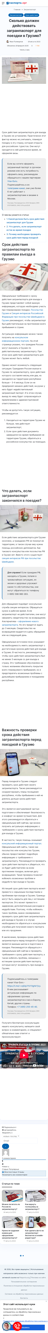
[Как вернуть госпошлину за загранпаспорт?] (35, 1196)
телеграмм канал (16, 188)
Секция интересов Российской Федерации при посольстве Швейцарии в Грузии (23, 316)
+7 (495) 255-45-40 (27, 1006)
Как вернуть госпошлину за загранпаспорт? (32, 1206)
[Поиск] (45, 4)
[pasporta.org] (16, 3)
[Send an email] (23, 42)
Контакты (24, 1298)
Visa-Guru (12, 181)
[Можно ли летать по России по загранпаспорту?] (12, 1196)
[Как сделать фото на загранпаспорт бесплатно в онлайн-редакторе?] (35, 1222)
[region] (24, 1316)
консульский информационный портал (21, 843)
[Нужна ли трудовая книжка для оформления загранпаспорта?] (12, 1222)
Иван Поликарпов (16, 42)
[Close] (46, 1301)
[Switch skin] (40, 4)
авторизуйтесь (10, 1130)
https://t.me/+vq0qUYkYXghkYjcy (23, 986)
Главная (16, 9)
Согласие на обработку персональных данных (24, 1294)
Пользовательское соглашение (24, 1282)
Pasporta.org (24, 1277)
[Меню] (3, 4)
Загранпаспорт (30, 9)
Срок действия (31, 15)
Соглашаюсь (24, 1327)
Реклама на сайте (38, 1277)
